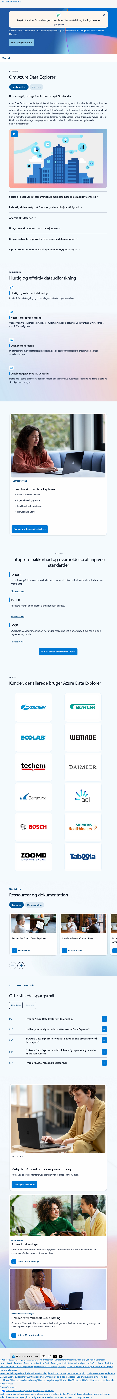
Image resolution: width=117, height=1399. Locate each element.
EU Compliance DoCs (82, 1397)
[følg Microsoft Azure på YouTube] (60, 1356)
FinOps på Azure (97, 1362)
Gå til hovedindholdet (10, 1)
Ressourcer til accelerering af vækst (50, 1366)
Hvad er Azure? (7, 1359)
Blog (84, 1373)
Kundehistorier (7, 1362)
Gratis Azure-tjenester (55, 1362)
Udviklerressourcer (95, 1373)
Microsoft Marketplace (41, 1373)
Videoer (71, 1376)
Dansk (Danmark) (8, 1386)
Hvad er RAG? (6, 1383)
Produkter (18, 1362)
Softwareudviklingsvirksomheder (15, 1373)
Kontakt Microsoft (67, 1393)
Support (90, 1366)
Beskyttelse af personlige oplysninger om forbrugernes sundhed (29, 1393)
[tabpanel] (58, 174)
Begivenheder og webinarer (13, 1376)
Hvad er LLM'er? (82, 1380)
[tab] (19, 87)
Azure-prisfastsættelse (34, 1362)
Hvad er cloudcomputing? (87, 1376)
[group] (33, 934)
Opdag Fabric (58, 24)
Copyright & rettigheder (30, 1397)
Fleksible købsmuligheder (77, 1362)
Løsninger (29, 1366)
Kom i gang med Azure (21, 42)
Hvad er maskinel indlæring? (24, 1380)
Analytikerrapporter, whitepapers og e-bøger (46, 1376)
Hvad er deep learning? (48, 1380)
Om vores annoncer (63, 1397)
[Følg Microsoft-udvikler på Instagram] (49, 1356)
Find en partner (59, 1373)
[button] (58, 57)
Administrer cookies (9, 1397)
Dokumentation (74, 1373)
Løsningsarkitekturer (76, 1366)
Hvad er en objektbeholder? (103, 1380)
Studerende (110, 1373)
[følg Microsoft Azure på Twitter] (44, 1356)
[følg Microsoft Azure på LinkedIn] (55, 1356)
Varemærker (47, 1397)
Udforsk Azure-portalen (27, 1356)
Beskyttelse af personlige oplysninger (93, 1393)
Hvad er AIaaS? (67, 1380)
